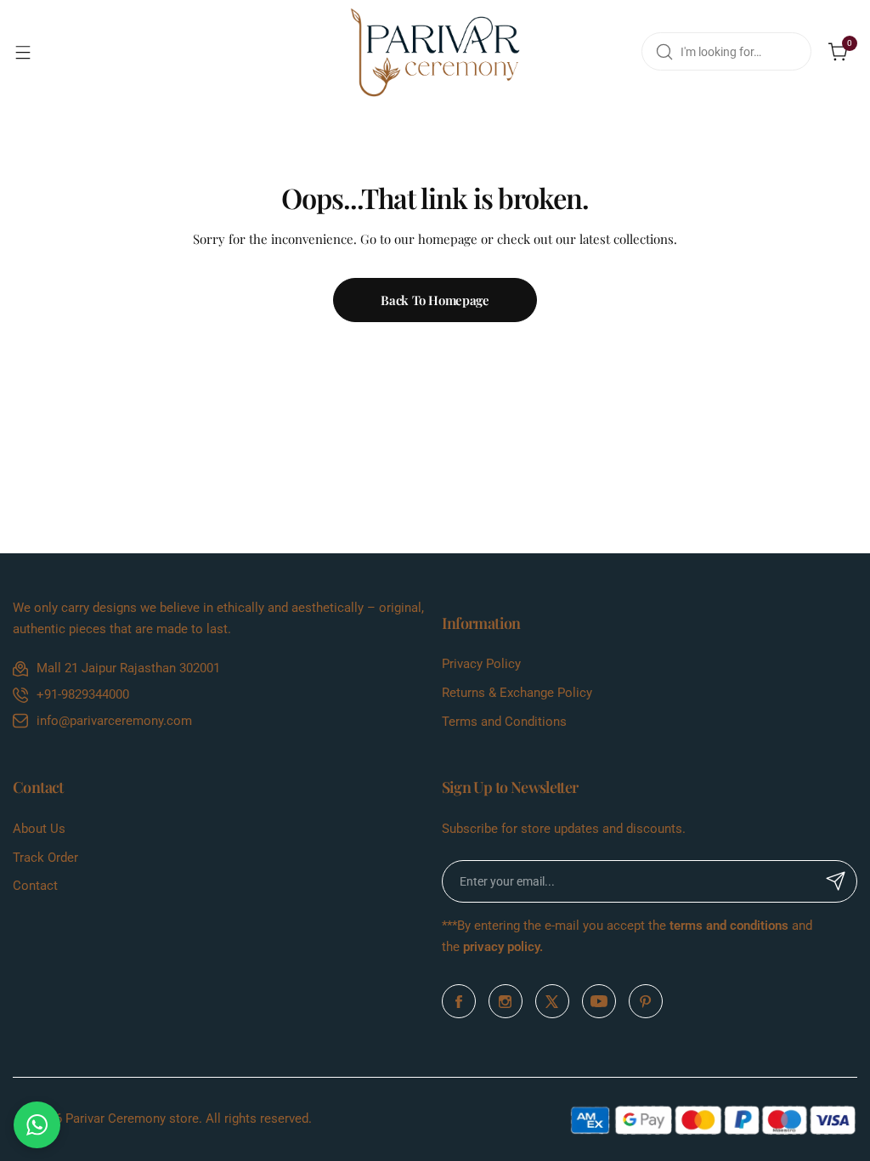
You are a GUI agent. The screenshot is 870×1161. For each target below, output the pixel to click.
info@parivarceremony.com (114, 720)
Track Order (45, 857)
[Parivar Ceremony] (435, 52)
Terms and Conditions (504, 721)
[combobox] (726, 51)
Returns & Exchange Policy (517, 692)
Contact (35, 885)
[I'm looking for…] (664, 51)
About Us (39, 828)
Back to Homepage (435, 300)
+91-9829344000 (83, 694)
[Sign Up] (836, 881)
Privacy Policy (481, 663)
